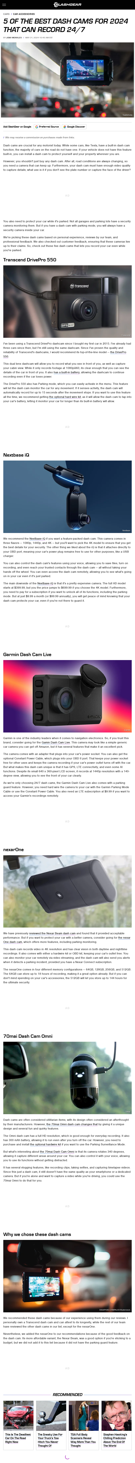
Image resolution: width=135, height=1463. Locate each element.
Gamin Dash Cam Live (56, 742)
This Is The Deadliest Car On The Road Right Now (18, 1438)
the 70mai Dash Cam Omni (57, 1151)
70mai (127, 1112)
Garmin (127, 730)
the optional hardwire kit (45, 1144)
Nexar (127, 925)
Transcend (126, 335)
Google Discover (76, 126)
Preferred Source (49, 126)
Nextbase (126, 531)
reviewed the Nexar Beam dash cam (52, 933)
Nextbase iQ (37, 538)
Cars (6, 14)
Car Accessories (24, 14)
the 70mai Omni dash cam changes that (72, 1124)
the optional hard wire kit (65, 397)
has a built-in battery (67, 372)
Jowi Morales (14, 37)
